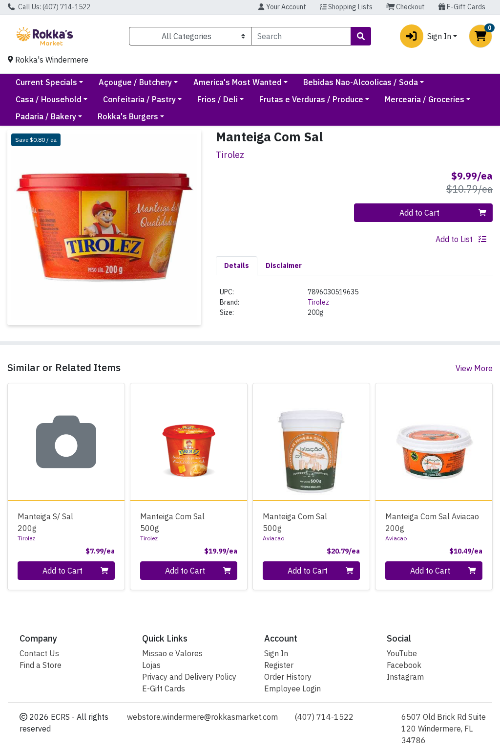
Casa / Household (49, 99)
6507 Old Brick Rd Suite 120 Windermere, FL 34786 (443, 728)
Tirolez (318, 302)
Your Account (285, 6)
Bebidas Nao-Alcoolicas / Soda (360, 82)
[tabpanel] (354, 306)
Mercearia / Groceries (424, 99)
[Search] (361, 36)
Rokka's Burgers (128, 116)
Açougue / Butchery (135, 82)
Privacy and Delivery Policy (189, 677)
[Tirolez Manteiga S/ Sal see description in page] (66, 441)
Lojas (151, 665)
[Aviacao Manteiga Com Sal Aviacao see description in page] (433, 441)
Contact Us (39, 653)
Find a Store (41, 665)
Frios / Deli (217, 99)
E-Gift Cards (465, 6)
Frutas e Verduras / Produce (311, 99)
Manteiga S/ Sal (45, 522)
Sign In (276, 653)
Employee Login (292, 688)
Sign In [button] (439, 36)
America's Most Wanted (237, 82)
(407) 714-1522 (324, 717)
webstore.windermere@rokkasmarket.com (202, 717)
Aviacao (273, 538)
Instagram (405, 677)
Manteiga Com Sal (172, 522)
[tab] (236, 265)
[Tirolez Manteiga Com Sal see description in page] (188, 441)
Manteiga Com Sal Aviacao (432, 522)
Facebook (404, 665)
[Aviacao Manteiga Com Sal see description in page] (311, 441)
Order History (288, 677)
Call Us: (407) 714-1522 (53, 6)
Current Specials (46, 82)
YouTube (402, 653)
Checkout (410, 6)
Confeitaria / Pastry (139, 99)
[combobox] (301, 36)
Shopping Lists (350, 6)
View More (474, 368)
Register (278, 665)
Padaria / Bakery (46, 116)
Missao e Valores (172, 653)
